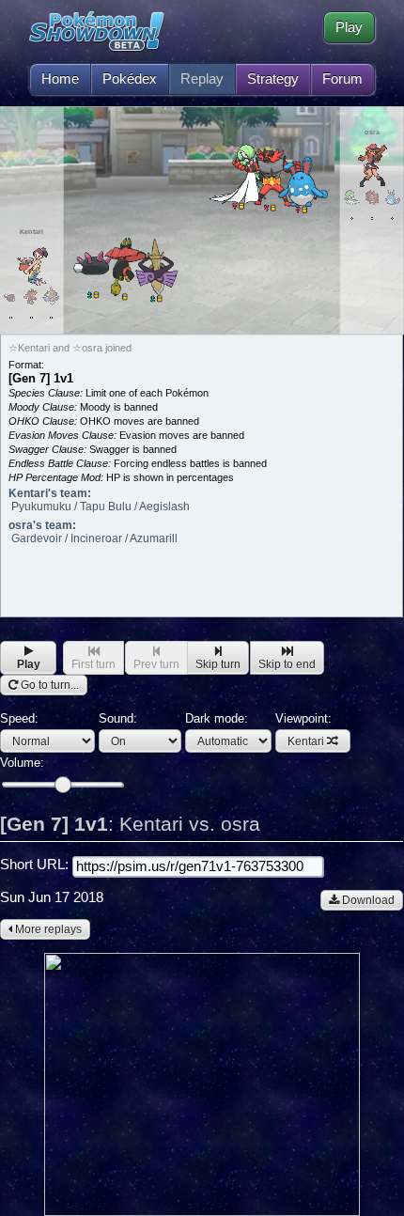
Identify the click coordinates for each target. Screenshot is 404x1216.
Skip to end (287, 664)
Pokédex (129, 78)
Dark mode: (216, 718)
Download (367, 900)
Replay (202, 78)
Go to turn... (48, 685)
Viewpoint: (303, 729)
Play (349, 27)
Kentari (305, 741)
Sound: (118, 718)
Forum (342, 78)
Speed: (19, 718)
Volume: (22, 763)
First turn (93, 664)
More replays (47, 929)
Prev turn (156, 664)
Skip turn (218, 664)
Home (60, 78)
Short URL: (36, 864)
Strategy (273, 78)
